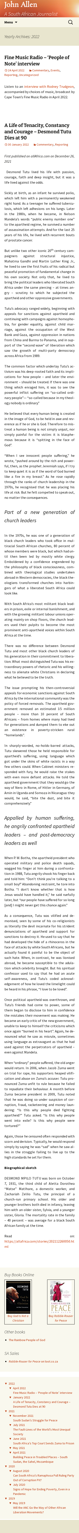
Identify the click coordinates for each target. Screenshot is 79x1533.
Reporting (11, 75)
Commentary (40, 70)
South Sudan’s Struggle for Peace (35, 1420)
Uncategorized (29, 75)
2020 (12, 1466)
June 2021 (19, 1439)
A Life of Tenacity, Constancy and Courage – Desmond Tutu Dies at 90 (37, 131)
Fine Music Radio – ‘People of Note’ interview (36, 60)
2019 (12, 1498)
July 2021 (19, 1425)
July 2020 (19, 1485)
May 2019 (19, 1503)
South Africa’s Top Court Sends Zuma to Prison (43, 1443)
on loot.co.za (33, 1361)
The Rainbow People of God (27, 1340)
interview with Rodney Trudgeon (49, 86)
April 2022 (19, 1388)
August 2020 (21, 1471)
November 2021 (23, 1416)
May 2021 (19, 1448)
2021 (12, 1411)
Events (55, 70)
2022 (12, 1383)
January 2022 (21, 1397)
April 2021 (19, 1452)
